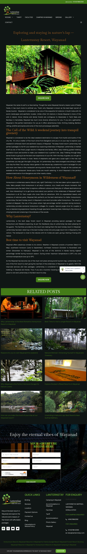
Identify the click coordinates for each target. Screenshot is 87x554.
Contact (8, 22)
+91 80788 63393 (73, 530)
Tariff (19, 17)
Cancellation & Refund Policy (30, 525)
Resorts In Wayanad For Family (37, 542)
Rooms (8, 17)
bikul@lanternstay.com (76, 533)
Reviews (28, 504)
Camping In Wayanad (44, 17)
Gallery (68, 17)
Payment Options (31, 512)
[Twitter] (17, 528)
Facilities (29, 17)
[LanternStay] (11, 10)
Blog (26, 520)
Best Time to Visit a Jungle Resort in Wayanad (63, 321)
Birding (59, 17)
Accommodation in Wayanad (53, 505)
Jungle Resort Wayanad (58, 542)
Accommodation (52, 518)
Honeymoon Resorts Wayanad (14, 542)
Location (28, 508)
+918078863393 (73, 519)
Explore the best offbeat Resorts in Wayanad (62, 384)
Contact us (29, 516)
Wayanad (49, 526)
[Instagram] (8, 528)
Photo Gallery (51, 522)
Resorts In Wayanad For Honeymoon (32, 545)
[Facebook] (3, 528)
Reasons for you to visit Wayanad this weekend (19, 353)
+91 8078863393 (78, 2)
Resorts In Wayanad (53, 545)
